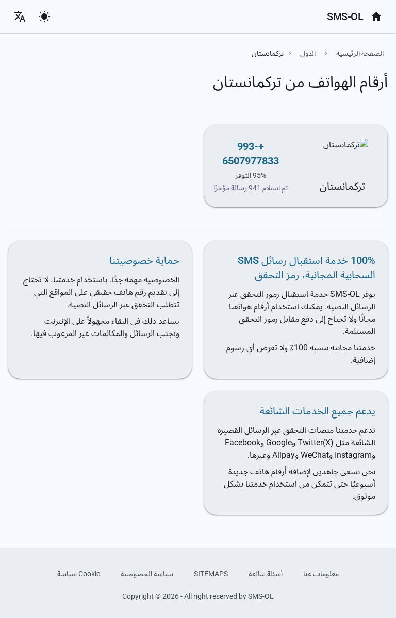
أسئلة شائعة (266, 574)
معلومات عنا (321, 574)
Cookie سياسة (78, 574)
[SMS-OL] (376, 16)
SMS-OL (345, 16)
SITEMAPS (211, 574)
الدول (308, 53)
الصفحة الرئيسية (360, 53)
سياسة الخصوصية (147, 574)
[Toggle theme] (44, 16)
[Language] (19, 16)
